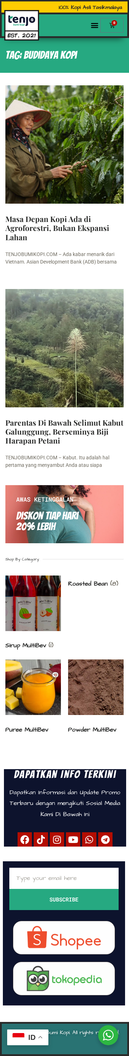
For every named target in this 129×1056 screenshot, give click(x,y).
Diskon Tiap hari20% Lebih (47, 521)
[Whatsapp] (89, 839)
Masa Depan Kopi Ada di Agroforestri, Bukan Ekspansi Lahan (57, 228)
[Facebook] (25, 839)
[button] (94, 25)
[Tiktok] (41, 839)
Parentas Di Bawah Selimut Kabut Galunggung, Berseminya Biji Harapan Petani (64, 431)
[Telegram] (105, 839)
